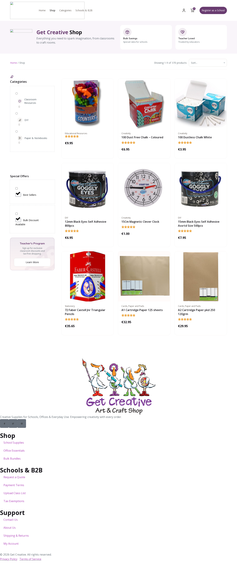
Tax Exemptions (13, 501)
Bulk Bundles (12, 458)
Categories (65, 10)
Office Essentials (14, 450)
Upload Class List (14, 493)
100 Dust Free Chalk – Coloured (142, 137)
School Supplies (13, 443)
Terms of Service (30, 559)
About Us (9, 528)
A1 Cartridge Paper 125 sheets (142, 310)
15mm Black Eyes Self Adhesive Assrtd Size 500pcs (198, 224)
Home (42, 10)
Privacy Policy (8, 559)
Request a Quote (14, 477)
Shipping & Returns (16, 536)
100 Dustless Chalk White (195, 137)
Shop (52, 10)
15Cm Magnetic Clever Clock (140, 222)
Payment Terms (13, 485)
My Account (11, 544)
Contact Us (10, 520)
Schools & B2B (83, 10)
